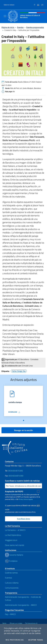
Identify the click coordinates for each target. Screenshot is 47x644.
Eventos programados (35, 27)
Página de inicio (8, 27)
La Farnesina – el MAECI (15, 530)
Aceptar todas (35, 640)
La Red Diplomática (13, 535)
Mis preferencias (15, 640)
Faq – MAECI (10, 614)
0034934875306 (15, 470)
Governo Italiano (16, 554)
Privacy (21, 499)
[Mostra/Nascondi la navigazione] (5, 16)
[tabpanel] (23, 402)
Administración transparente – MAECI (21, 605)
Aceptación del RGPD (14, 491)
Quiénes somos (11, 572)
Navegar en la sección (23, 430)
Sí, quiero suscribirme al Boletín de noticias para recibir (22, 506)
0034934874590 (16, 475)
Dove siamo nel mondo (14, 545)
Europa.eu (13, 560)
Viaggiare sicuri (11, 540)
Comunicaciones (11, 587)
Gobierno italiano (9, 5)
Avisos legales (28, 499)
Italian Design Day (19, 371)
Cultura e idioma (11, 582)
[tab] (23, 420)
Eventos (20, 27)
